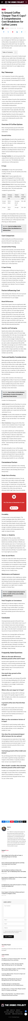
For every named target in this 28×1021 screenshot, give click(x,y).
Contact (18, 1010)
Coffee (3, 9)
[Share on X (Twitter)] (8, 32)
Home (7, 1010)
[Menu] (2, 2)
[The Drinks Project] (14, 2)
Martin (7, 28)
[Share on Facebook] (4, 32)
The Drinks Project (15, 1017)
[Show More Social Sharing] (25, 32)
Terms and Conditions (17, 1013)
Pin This (15, 508)
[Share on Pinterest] (13, 32)
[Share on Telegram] (21, 32)
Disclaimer (7, 1013)
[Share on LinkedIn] (17, 32)
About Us (12, 1010)
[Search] (26, 2)
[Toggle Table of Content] (14, 52)
